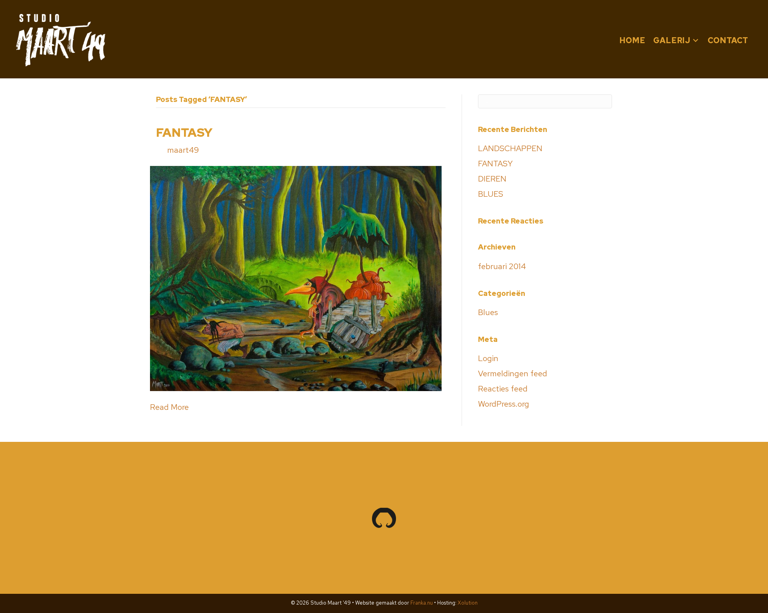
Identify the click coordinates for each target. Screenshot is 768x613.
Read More (169, 407)
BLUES (490, 194)
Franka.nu (421, 602)
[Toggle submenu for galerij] (695, 40)
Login (488, 358)
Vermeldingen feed (512, 373)
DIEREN (492, 179)
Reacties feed (503, 388)
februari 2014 (502, 266)
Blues (488, 312)
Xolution (468, 602)
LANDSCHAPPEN (510, 148)
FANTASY (184, 132)
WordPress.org (503, 404)
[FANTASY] (296, 277)
